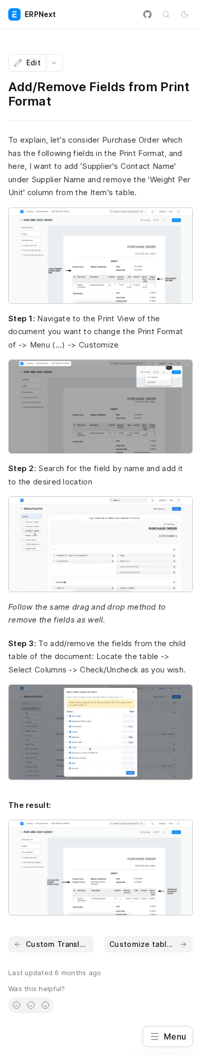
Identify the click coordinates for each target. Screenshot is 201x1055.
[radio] (16, 1005)
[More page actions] (54, 63)
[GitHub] (147, 14)
